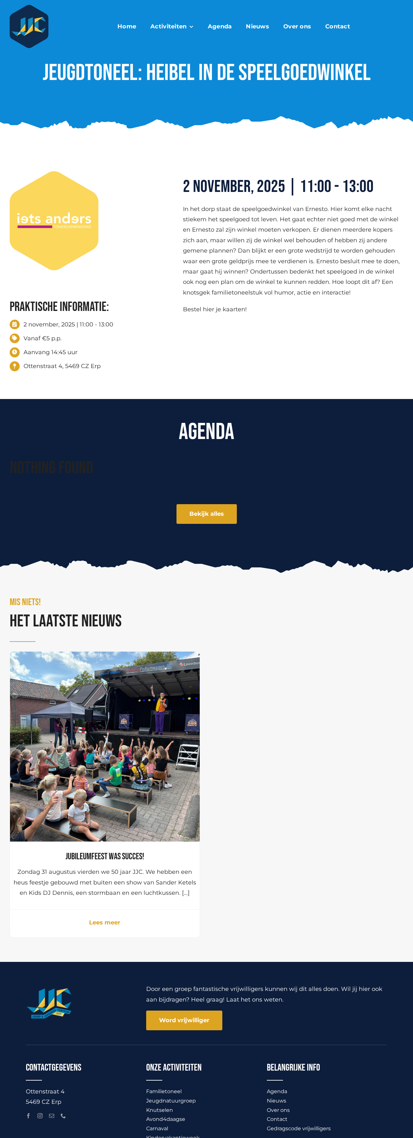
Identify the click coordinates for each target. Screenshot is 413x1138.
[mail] (51, 1115)
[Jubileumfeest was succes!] (105, 656)
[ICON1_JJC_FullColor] (29, 7)
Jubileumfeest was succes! (104, 856)
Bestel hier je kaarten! (215, 309)
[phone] (63, 1115)
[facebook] (28, 1115)
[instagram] (40, 1115)
